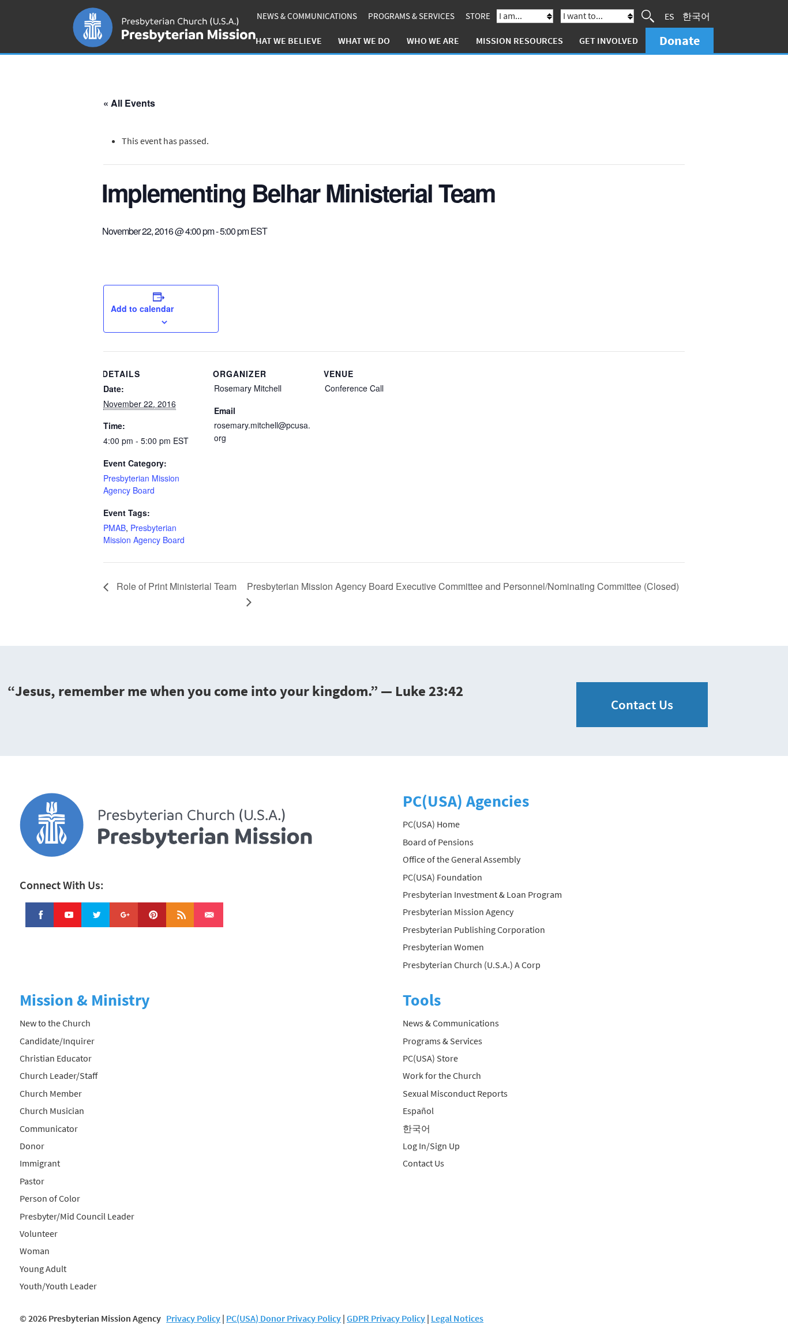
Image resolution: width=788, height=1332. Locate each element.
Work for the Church (442, 1075)
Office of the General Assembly (461, 859)
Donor (32, 1146)
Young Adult (43, 1268)
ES (669, 16)
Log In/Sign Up (431, 1146)
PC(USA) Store (430, 1058)
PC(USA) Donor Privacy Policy (283, 1318)
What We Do (364, 40)
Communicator (49, 1128)
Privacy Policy (193, 1318)
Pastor (32, 1181)
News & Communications (307, 15)
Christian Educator (56, 1058)
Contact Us (642, 704)
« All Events (129, 103)
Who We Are (433, 40)
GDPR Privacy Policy (386, 1318)
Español (418, 1110)
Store (478, 15)
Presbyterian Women (443, 947)
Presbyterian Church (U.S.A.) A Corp (472, 964)
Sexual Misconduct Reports (455, 1093)
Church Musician (52, 1110)
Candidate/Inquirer (57, 1041)
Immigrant (40, 1163)
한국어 (696, 16)
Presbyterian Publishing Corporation (474, 929)
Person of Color (50, 1198)
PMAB (114, 527)
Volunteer (39, 1233)
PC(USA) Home (431, 824)
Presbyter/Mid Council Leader (77, 1216)
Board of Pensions (438, 842)
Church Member (51, 1093)
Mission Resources (519, 40)
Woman (35, 1250)
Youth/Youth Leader (58, 1286)
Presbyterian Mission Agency (458, 911)
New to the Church (55, 1023)
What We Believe (285, 40)
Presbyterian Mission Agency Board (141, 484)
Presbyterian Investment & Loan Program (482, 894)
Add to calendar (142, 308)
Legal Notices (457, 1318)
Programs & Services (411, 15)
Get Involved (608, 40)
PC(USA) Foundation (442, 877)
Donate (679, 40)
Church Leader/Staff (58, 1075)
